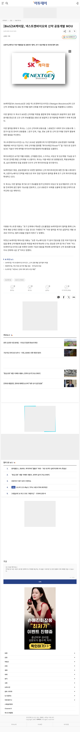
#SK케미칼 (8, 280)
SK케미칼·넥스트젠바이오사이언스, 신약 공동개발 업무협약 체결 (26, 262)
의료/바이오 (18, 20)
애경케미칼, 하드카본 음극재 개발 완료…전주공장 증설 (23, 266)
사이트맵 (66, 724)
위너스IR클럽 (9, 713)
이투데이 (4, 20)
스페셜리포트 (9, 704)
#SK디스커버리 (19, 280)
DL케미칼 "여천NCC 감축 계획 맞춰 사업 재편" (20, 269)
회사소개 (13, 724)
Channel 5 (8, 708)
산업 (11, 20)
